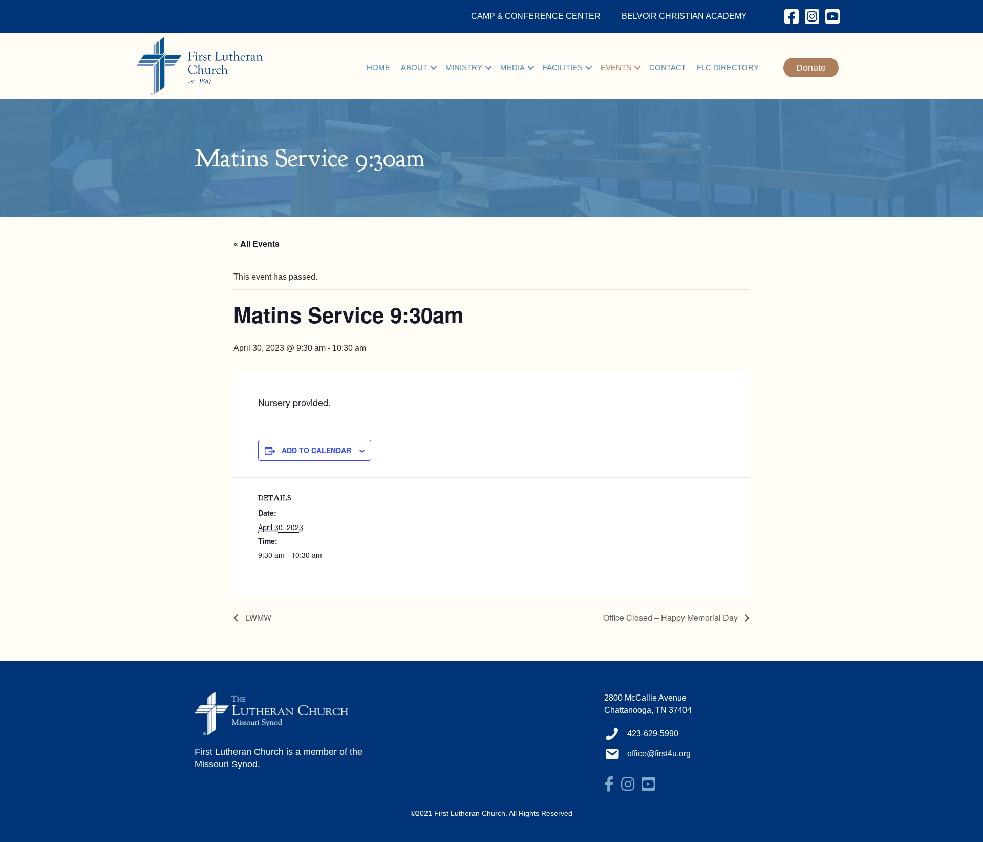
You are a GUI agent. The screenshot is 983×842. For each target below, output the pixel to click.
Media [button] (512, 67)
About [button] (414, 67)
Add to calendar (316, 450)
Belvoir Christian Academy (684, 16)
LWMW (257, 617)
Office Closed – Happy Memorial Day (671, 617)
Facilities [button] (563, 67)
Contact (667, 67)
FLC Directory (728, 67)
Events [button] (616, 67)
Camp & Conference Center (536, 16)
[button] (434, 67)
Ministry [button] (463, 67)
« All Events (256, 243)
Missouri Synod (226, 764)
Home (378, 67)
